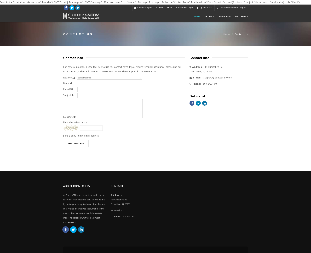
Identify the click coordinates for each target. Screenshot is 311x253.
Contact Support (144, 7)
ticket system (70, 71)
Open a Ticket (205, 7)
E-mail (66, 89)
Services (224, 16)
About (209, 16)
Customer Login (185, 7)
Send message (76, 143)
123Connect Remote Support (232, 7)
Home (197, 16)
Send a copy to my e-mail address (81, 135)
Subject (67, 95)
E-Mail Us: (119, 210)
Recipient (68, 77)
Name (66, 83)
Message (68, 116)
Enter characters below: (75, 122)
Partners (241, 16)
